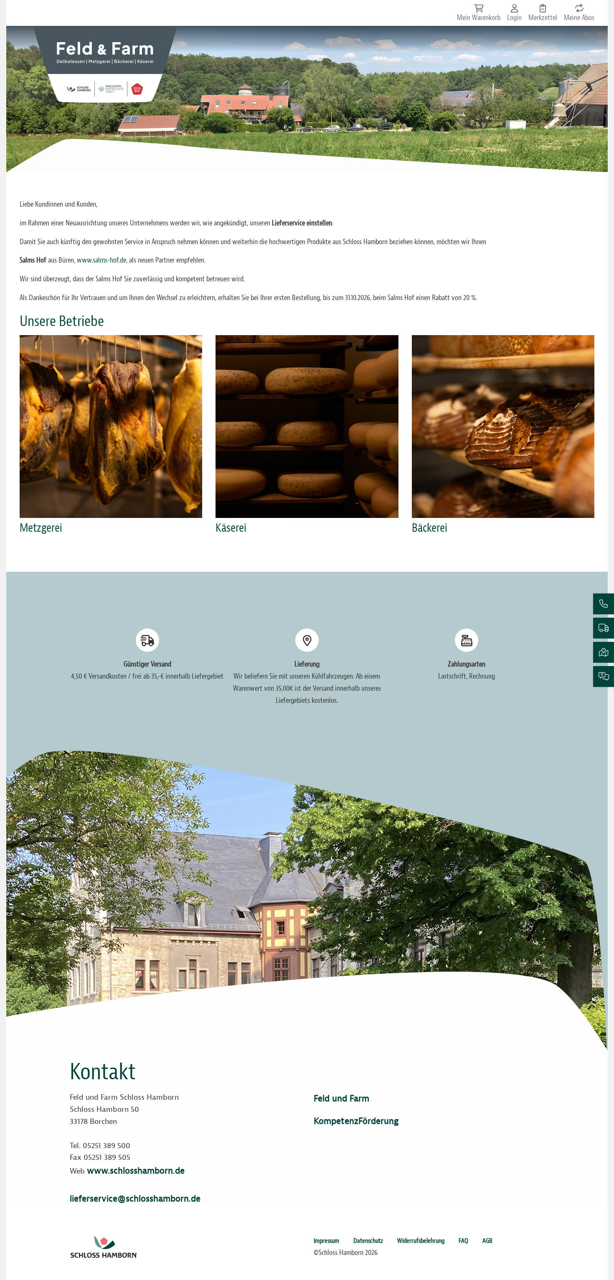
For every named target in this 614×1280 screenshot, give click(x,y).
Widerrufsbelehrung (420, 1240)
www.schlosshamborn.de (136, 1170)
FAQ (463, 1240)
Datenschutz (368, 1240)
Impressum (326, 1240)
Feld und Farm (341, 1098)
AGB (487, 1240)
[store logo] (105, 64)
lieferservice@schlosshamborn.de (135, 1198)
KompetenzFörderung (356, 1121)
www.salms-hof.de (101, 260)
